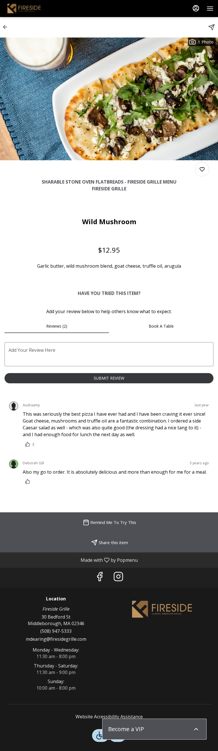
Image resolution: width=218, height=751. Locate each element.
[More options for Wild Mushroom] (202, 169)
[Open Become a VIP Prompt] (196, 729)
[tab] (57, 326)
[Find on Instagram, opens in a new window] (118, 578)
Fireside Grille (162, 609)
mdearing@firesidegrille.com (56, 639)
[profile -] (195, 8)
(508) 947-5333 (56, 631)
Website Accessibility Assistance (109, 716)
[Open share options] (211, 27)
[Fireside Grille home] (30, 8)
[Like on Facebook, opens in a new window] (100, 578)
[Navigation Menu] (210, 8)
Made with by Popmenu (71, 559)
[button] (7, 27)
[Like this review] (29, 481)
